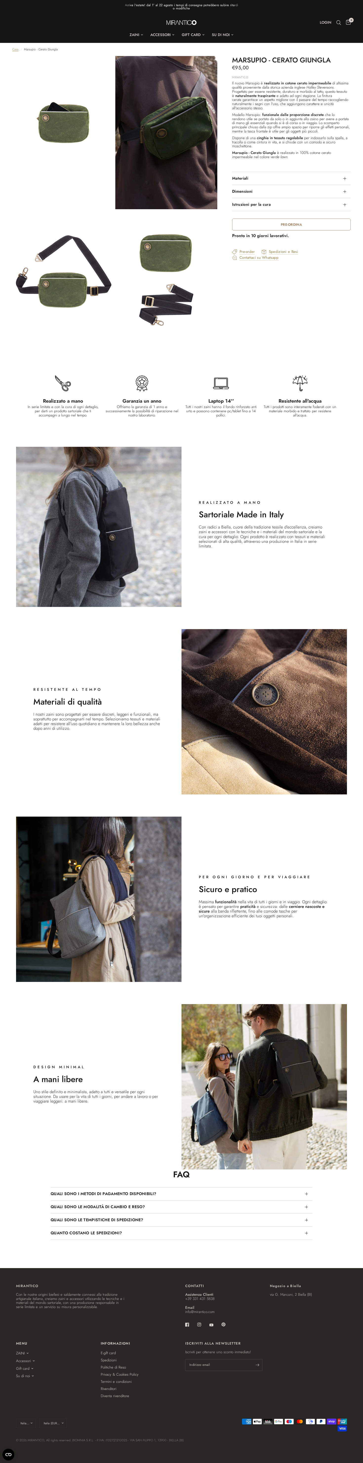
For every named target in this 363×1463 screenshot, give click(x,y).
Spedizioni (109, 1360)
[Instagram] (202, 1324)
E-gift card (108, 1353)
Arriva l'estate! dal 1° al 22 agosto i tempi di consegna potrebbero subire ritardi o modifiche (181, 7)
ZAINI (134, 35)
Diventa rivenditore (115, 1396)
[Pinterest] (227, 1324)
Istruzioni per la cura (251, 204)
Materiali (240, 178)
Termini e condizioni (116, 1381)
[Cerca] (338, 22)
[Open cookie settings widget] (8, 1455)
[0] (347, 22)
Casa (15, 49)
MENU (21, 1343)
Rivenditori (108, 1388)
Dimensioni (242, 191)
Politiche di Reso (113, 1367)
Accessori (160, 35)
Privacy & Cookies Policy (120, 1374)
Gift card (191, 35)
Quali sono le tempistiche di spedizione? (97, 1220)
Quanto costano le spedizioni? (86, 1233)
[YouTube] (214, 1325)
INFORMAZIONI (115, 1343)
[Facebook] (190, 1324)
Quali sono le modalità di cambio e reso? (98, 1207)
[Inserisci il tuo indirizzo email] (257, 1365)
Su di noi (221, 35)
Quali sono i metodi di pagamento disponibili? (103, 1194)
